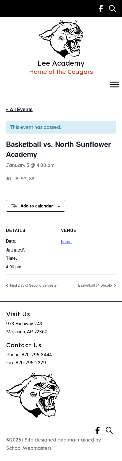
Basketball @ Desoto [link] (95, 285)
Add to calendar (36, 206)
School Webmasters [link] (29, 448)
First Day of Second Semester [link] (33, 285)
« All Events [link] (19, 109)
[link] (101, 8)
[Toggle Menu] (114, 84)
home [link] (66, 241)
